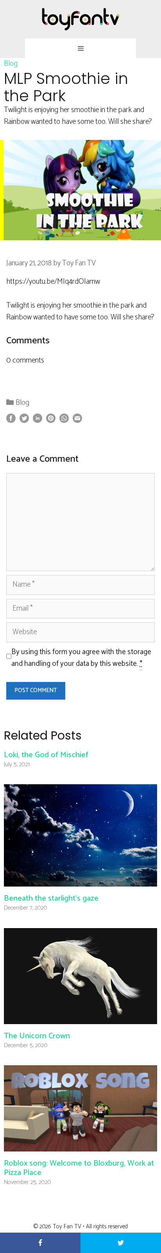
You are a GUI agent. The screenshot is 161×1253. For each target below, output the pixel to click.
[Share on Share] (40, 1243)
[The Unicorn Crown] (80, 1018)
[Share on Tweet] (120, 1243)
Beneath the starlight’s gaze (51, 898)
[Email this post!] (77, 421)
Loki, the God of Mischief (46, 755)
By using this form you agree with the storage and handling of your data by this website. (81, 658)
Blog (11, 64)
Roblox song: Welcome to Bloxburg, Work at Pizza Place (79, 1168)
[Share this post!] (11, 421)
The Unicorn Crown (37, 1036)
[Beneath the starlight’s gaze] (80, 880)
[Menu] (80, 48)
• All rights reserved (105, 1226)
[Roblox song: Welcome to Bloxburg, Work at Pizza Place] (80, 1145)
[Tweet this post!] (24, 421)
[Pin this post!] (50, 421)
